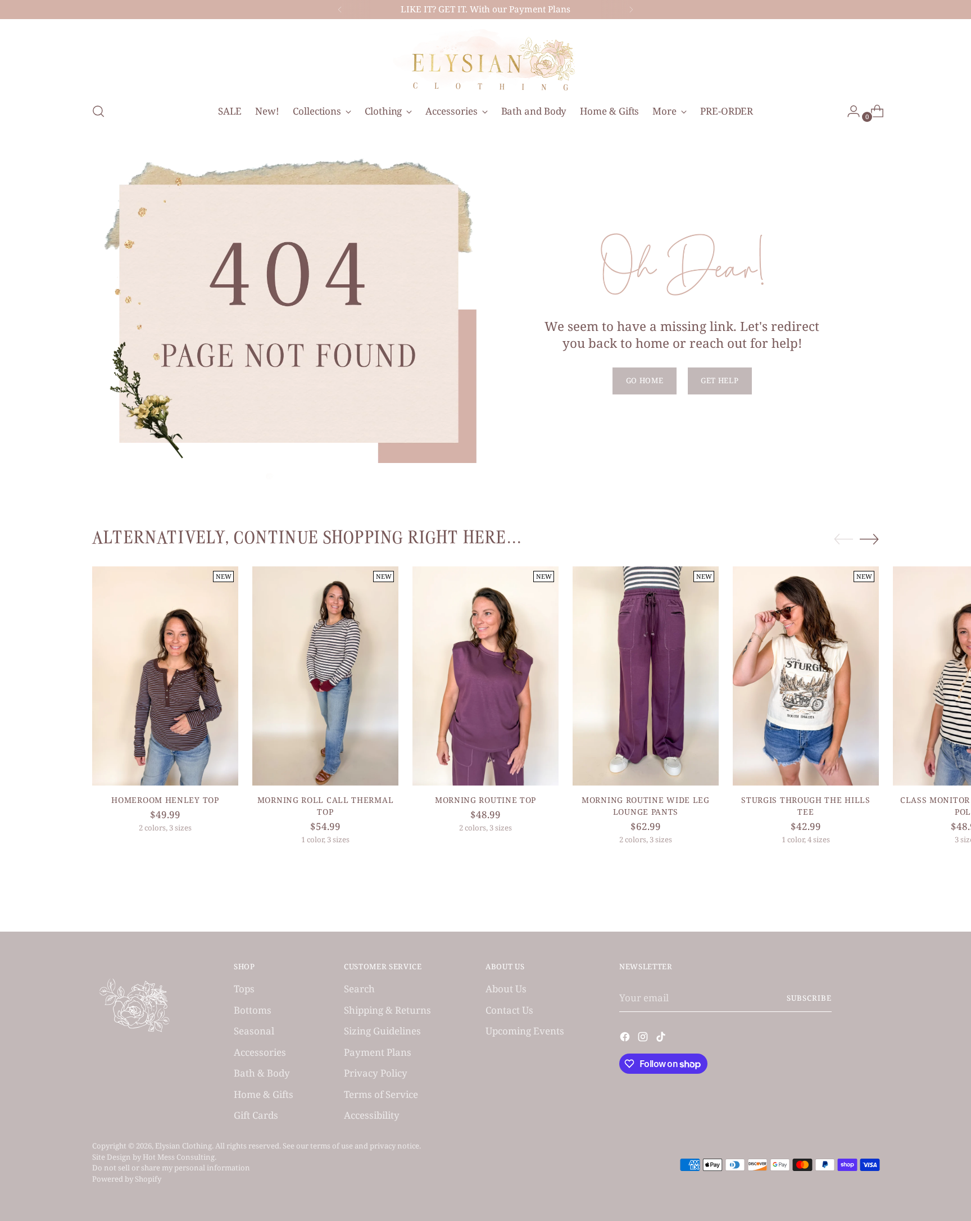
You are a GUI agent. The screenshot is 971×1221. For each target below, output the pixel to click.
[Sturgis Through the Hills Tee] (806, 676)
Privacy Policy (375, 1072)
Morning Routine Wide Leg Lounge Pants (646, 806)
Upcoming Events (525, 1030)
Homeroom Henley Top (165, 800)
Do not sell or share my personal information (171, 1168)
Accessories (260, 1052)
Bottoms (252, 1010)
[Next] (631, 9)
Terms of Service (381, 1094)
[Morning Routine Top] (485, 676)
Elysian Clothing (183, 1146)
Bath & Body (262, 1072)
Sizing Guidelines (382, 1030)
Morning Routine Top (485, 800)
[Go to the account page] (849, 111)
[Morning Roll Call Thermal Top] (325, 676)
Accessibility (372, 1115)
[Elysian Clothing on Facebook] (626, 1038)
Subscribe (809, 998)
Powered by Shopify (126, 1179)
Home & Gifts (263, 1094)
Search (359, 988)
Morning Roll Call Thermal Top (325, 806)
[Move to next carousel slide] (869, 538)
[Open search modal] (98, 111)
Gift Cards (256, 1115)
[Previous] (340, 9)
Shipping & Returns (387, 1010)
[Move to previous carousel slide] (843, 539)
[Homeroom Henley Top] (165, 676)
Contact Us (509, 1010)
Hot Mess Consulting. (179, 1157)
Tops (244, 988)
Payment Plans (377, 1052)
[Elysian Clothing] (485, 59)
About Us (506, 988)
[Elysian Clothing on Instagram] (644, 1038)
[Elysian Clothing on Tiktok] (662, 1038)
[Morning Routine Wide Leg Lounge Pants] (646, 676)
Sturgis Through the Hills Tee (805, 806)
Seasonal (254, 1030)
